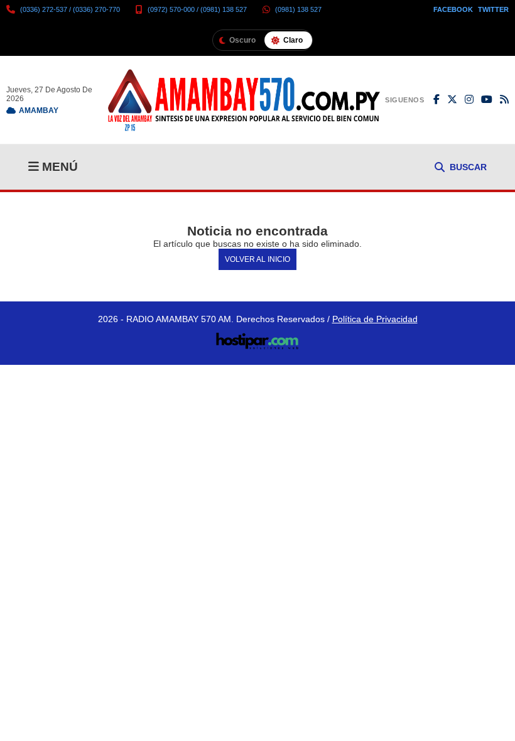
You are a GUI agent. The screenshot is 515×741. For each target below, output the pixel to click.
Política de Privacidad (375, 319)
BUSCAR (468, 167)
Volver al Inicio (257, 259)
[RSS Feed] (504, 99)
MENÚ (58, 166)
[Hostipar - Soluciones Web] (257, 337)
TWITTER (493, 9)
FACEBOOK (453, 9)
